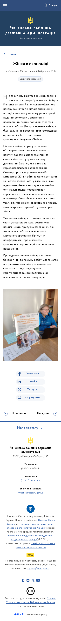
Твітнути (32, 389)
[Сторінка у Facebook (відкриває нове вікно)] (23, 580)
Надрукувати (32, 397)
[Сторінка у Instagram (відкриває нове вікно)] (28, 580)
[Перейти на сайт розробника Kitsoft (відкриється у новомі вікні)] (19, 614)
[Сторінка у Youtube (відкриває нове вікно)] (38, 580)
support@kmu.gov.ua (38, 568)
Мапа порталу (27, 428)
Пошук (53, 5)
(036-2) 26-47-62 (30, 480)
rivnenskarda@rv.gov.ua (30, 493)
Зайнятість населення (30, 79)
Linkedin (32, 381)
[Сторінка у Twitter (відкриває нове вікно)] (33, 580)
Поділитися (32, 373)
